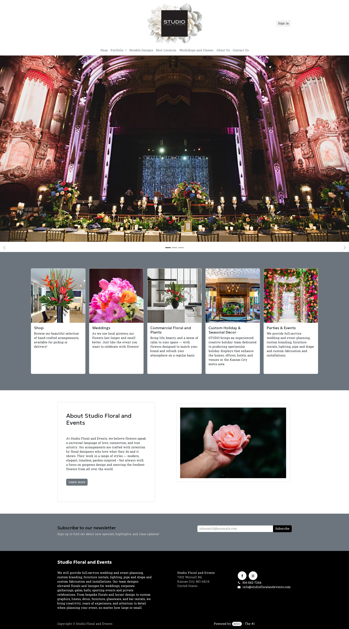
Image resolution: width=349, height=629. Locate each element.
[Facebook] (242, 575)
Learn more (77, 482)
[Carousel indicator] (168, 248)
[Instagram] (253, 575)
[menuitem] (104, 50)
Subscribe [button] (282, 528)
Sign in (283, 23)
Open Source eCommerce (274, 623)
